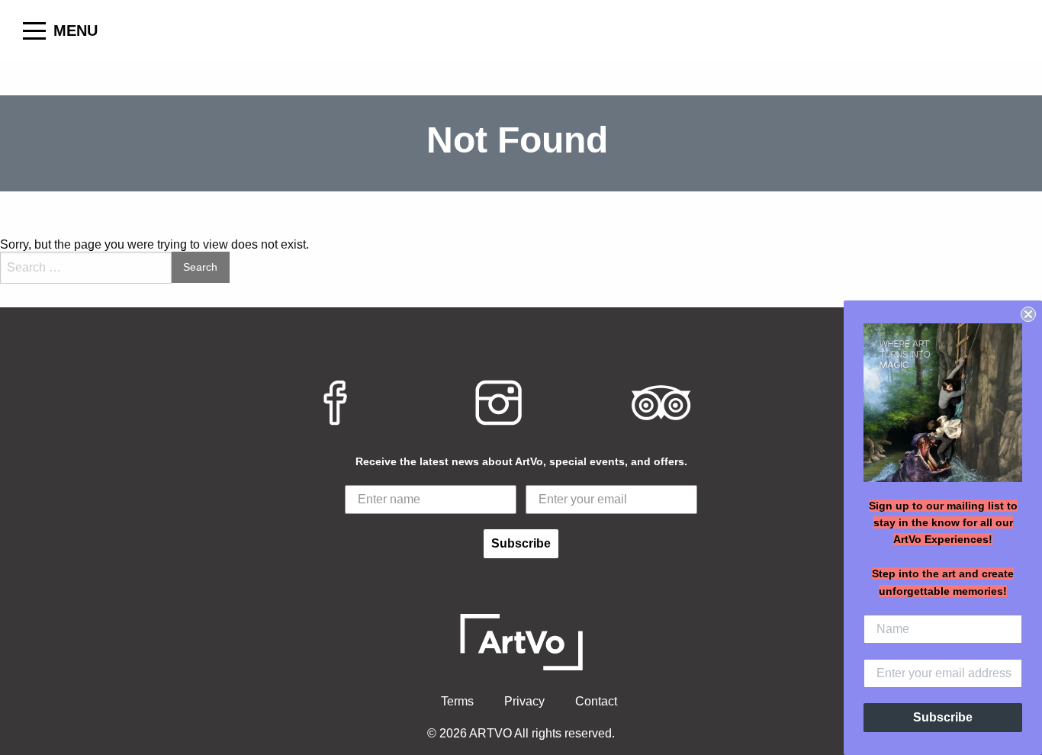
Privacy (524, 701)
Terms (457, 701)
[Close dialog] (1028, 314)
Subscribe (521, 543)
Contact (596, 701)
